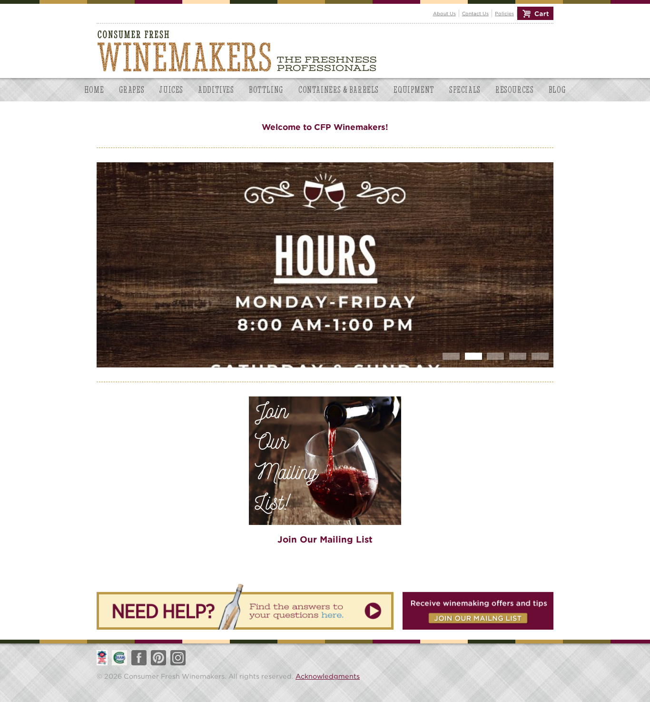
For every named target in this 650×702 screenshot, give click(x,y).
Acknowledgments (327, 676)
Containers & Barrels (338, 89)
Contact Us (475, 13)
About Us (444, 13)
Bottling (266, 89)
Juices (171, 89)
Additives (216, 89)
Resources (514, 89)
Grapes (132, 89)
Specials (465, 89)
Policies (504, 13)
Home (94, 89)
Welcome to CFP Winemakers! (325, 127)
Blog (557, 89)
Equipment (414, 89)
